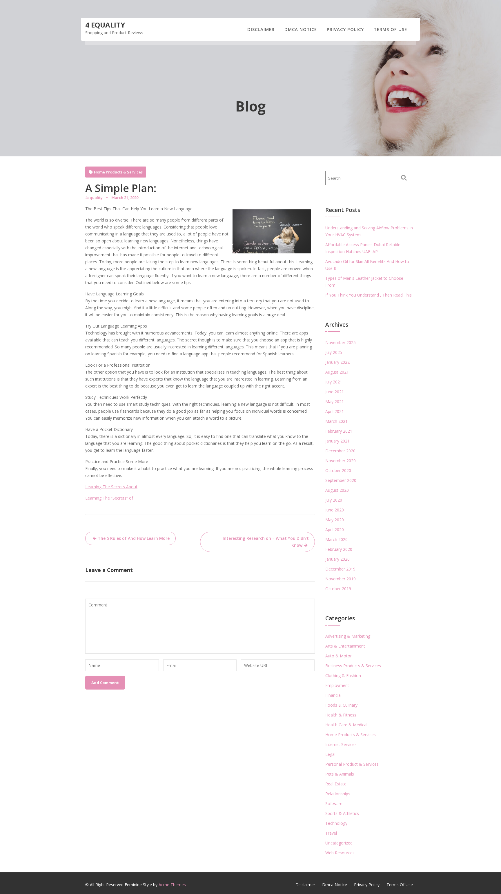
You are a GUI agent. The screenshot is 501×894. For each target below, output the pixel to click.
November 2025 (340, 342)
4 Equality (105, 25)
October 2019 (338, 588)
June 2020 (334, 510)
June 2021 (334, 391)
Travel (331, 833)
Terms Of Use (390, 29)
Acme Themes (172, 884)
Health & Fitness (340, 715)
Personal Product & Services (352, 764)
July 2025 (333, 352)
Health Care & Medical (346, 724)
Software (333, 803)
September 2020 (340, 480)
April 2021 (334, 411)
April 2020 (334, 529)
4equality (94, 197)
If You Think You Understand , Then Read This (368, 295)
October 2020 (338, 470)
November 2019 (340, 579)
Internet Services (341, 744)
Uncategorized (339, 843)
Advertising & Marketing (347, 636)
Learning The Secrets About (111, 486)
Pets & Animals (339, 774)
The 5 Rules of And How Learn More (134, 538)
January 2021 (337, 441)
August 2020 (337, 490)
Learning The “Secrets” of (109, 498)
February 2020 (338, 549)
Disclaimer (261, 29)
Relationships (337, 793)
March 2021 (336, 421)
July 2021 (333, 382)
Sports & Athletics (342, 813)
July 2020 (333, 500)
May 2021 (334, 401)
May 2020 (334, 519)
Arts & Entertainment (345, 646)
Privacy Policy (345, 29)
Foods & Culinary (341, 705)
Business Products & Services (353, 665)
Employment (337, 685)
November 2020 (340, 460)
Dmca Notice (300, 29)
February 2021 (338, 431)
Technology (336, 823)
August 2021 (337, 372)
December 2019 (340, 569)
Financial (333, 695)
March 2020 (336, 539)
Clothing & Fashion (343, 675)
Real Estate (335, 784)
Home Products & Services (118, 172)
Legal (330, 754)
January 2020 (337, 559)
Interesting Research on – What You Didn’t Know (266, 541)
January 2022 (337, 362)
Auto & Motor (338, 656)
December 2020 (340, 451)
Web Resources (340, 852)
